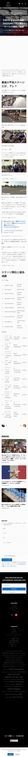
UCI (20, 694)
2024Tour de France (10, 659)
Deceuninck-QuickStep (9, 666)
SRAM (22, 686)
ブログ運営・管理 (14, 638)
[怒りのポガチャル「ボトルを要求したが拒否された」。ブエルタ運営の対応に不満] (14, 495)
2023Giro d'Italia (22, 655)
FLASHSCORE (20, 736)
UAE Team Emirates (11, 694)
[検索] (22, 3)
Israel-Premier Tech (5, 672)
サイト (4, 537)
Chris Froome (13, 664)
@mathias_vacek (9, 221)
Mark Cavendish (14, 674)
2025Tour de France (10, 660)
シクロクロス (14, 633)
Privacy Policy (12, 555)
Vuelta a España (8, 697)
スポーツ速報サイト (9, 736)
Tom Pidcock (16, 691)
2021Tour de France (8, 653)
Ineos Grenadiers (16, 669)
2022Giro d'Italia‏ (6, 655)
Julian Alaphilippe (13, 672)
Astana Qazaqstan (20, 662)
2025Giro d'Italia (17, 659)
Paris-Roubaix (20, 679)
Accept (10, 754)
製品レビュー (16, 14)
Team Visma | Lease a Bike (7, 691)
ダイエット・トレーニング (14, 635)
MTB (14, 629)
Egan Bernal (6, 669)
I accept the (9, 555)
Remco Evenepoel (17, 682)
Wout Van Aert (18, 697)
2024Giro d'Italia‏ (19, 657)
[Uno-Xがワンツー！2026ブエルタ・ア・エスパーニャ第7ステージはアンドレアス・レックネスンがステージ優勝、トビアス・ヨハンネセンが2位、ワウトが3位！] (14, 446)
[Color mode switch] (19, 3)
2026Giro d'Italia (19, 660)
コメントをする (7, 542)
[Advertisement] (14, 53)
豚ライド (14, 646)
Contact (14, 610)
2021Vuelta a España (20, 653)
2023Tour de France (10, 657)
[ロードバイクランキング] (14, 740)
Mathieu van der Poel (14, 677)
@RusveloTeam (21, 221)
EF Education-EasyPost (20, 666)
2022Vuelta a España (14, 655)
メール (5, 533)
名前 (4, 528)
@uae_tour (17, 223)
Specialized (17, 686)
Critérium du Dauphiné (20, 664)
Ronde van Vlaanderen (10, 684)
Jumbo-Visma (21, 672)
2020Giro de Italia (8, 651)
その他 (14, 631)
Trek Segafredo (23, 691)
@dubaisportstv (10, 225)
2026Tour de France (10, 662)
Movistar (13, 679)
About (14, 606)
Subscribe (14, 589)
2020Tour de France (17, 651)
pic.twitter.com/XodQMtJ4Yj (11, 227)
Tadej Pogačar (14, 689)
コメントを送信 (7, 559)
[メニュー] (25, 3)
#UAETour (22, 223)
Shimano (19, 684)
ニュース (11, 14)
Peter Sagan (7, 681)
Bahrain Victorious (6, 664)
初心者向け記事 (14, 640)
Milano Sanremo (7, 679)
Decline (17, 754)
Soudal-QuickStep (9, 686)
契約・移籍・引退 (14, 642)
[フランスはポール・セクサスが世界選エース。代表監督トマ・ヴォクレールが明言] (14, 472)
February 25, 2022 (9, 232)
